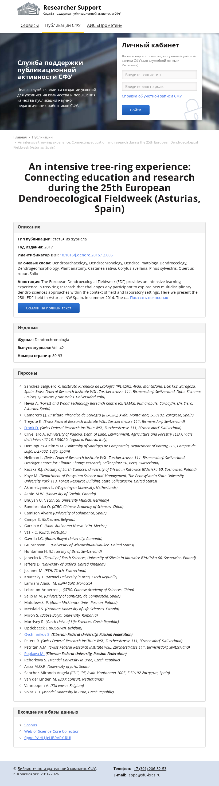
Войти (135, 109)
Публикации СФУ (63, 25)
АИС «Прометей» (104, 25)
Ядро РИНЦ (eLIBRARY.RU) (47, 737)
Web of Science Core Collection (52, 731)
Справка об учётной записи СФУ (152, 96)
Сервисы (30, 25)
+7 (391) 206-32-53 (150, 768)
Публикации (42, 137)
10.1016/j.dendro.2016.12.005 (86, 254)
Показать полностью (149, 297)
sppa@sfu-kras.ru (145, 774)
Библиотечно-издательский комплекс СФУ (57, 768)
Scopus (30, 724)
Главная (20, 137)
